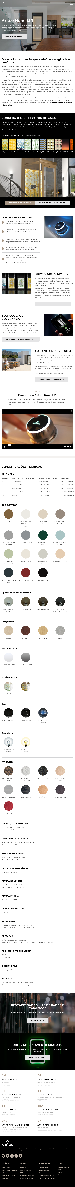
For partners (61, 1175)
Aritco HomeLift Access (8, 1173)
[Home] (4, 3)
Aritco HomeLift (6, 1167)
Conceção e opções (45, 1173)
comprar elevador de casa (46, 1175)
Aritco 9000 (5, 1178)
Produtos (5, 16)
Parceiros (23, 1167)
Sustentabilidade (44, 1170)
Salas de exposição (26, 1170)
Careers (60, 1172)
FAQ (21, 1173)
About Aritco (44, 1163)
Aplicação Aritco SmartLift (28, 1178)
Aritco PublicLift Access (9, 1175)
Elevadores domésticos (19, 16)
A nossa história (43, 1167)
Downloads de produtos (27, 1175)
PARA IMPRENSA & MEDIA (47, 1178)
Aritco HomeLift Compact (9, 1170)
